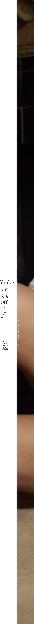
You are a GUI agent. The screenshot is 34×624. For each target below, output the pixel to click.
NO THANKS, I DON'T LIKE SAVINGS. (4, 343)
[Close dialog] (32, 2)
